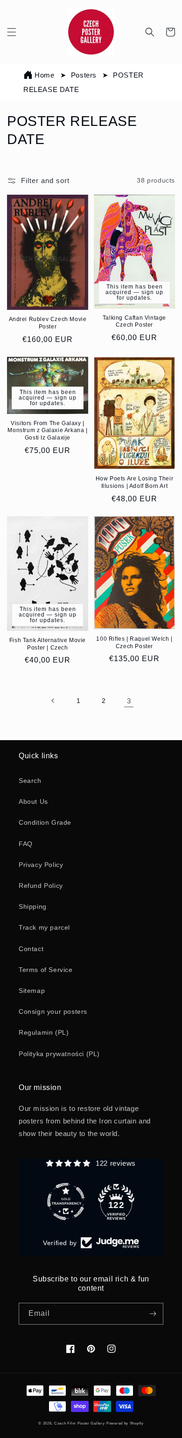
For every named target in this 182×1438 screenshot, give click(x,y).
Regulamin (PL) (44, 1032)
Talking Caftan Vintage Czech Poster (134, 321)
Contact (31, 948)
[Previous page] (53, 700)
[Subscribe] (152, 1314)
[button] (11, 32)
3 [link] (129, 701)
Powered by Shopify (125, 1423)
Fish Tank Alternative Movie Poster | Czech (47, 644)
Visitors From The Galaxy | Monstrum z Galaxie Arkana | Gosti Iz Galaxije (47, 430)
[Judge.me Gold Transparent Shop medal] (65, 1201)
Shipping (33, 906)
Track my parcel (44, 927)
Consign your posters (53, 1011)
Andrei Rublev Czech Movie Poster (48, 323)
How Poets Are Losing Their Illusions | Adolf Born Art (135, 482)
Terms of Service (46, 969)
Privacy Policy (41, 864)
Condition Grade (45, 822)
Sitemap (32, 990)
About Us (33, 801)
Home (44, 75)
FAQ (26, 843)
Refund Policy (41, 885)
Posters (85, 75)
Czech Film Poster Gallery (79, 1423)
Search (30, 780)
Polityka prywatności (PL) (59, 1053)
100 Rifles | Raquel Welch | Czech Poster (134, 643)
